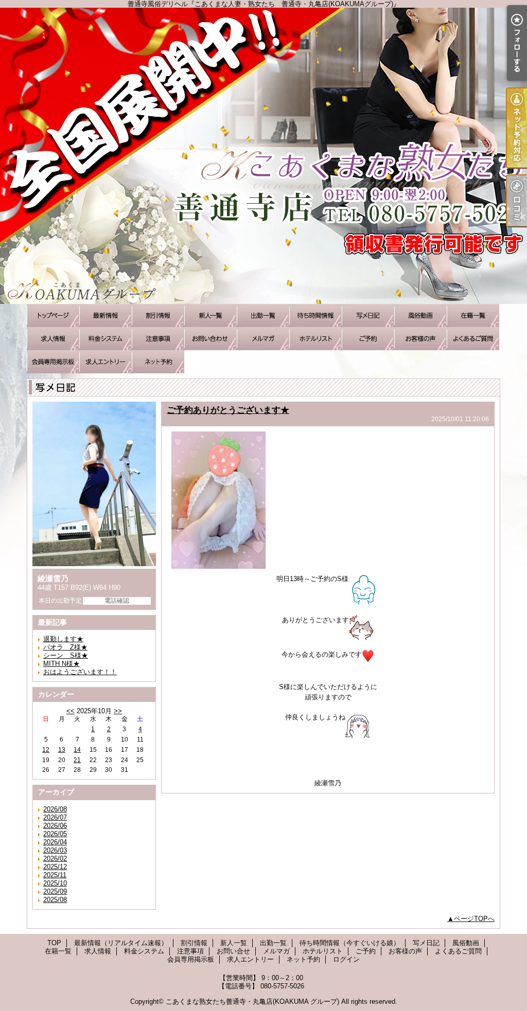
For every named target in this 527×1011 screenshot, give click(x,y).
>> (118, 711)
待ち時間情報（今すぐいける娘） (315, 315)
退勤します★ (63, 639)
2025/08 (55, 900)
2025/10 (55, 883)
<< (70, 711)
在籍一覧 (473, 315)
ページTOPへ (474, 919)
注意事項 (158, 338)
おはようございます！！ (80, 672)
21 (77, 760)
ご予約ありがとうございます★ (228, 410)
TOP (53, 315)
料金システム (105, 338)
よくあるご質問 (473, 338)
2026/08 (55, 809)
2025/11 (54, 875)
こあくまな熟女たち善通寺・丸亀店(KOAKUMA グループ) (252, 1001)
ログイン (346, 959)
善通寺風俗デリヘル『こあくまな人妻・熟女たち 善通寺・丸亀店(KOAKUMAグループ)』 (263, 156)
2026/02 (55, 858)
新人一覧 (210, 315)
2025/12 (55, 867)
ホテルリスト (315, 338)
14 (77, 749)
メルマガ (263, 338)
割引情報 (158, 315)
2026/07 (55, 817)
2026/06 (55, 825)
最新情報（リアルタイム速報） (105, 315)
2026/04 (55, 842)
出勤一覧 (263, 315)
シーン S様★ (65, 655)
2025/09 (55, 891)
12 (45, 749)
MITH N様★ (61, 663)
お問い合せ (210, 338)
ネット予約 (158, 361)
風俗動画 (420, 315)
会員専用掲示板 (53, 361)
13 (61, 749)
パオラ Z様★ (65, 647)
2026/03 (55, 850)
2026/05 (55, 834)
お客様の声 (420, 338)
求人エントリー (105, 361)
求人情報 (53, 338)
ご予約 (368, 338)
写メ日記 (368, 315)
